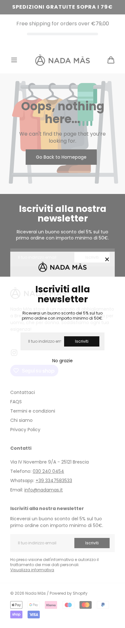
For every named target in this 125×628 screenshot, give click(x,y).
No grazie (62, 360)
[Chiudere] (107, 260)
